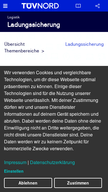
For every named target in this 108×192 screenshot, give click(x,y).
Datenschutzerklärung (52, 162)
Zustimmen (78, 183)
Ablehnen (27, 183)
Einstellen (14, 171)
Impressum (15, 162)
